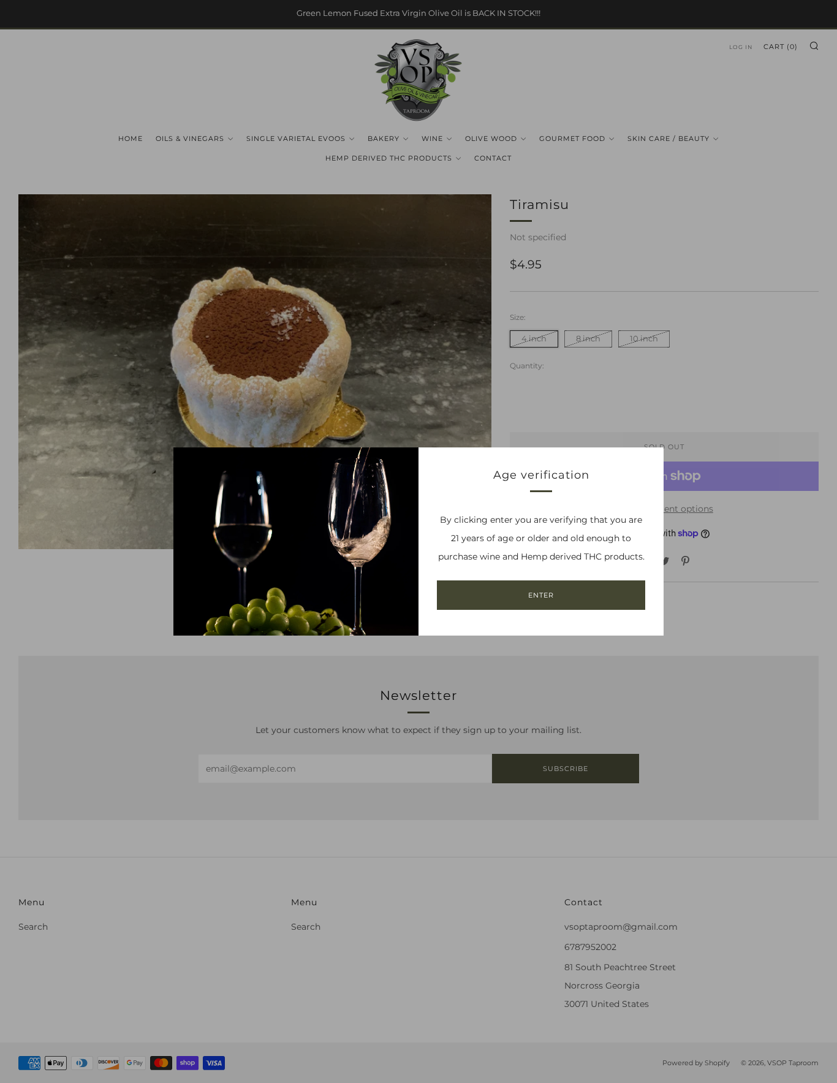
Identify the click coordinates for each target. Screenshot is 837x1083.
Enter (541, 595)
